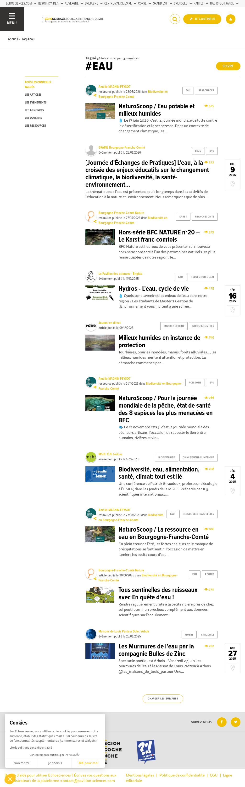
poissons (195, 382)
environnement (174, 326)
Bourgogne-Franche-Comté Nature (121, 213)
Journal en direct (110, 323)
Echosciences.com (19, 3)
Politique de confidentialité (182, 775)
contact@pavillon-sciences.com (88, 780)
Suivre (228, 66)
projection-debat (202, 277)
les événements (35, 103)
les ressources (35, 126)
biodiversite (166, 457)
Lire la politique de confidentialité (31, 747)
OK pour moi (88, 763)
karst (183, 216)
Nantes (199, 3)
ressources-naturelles (198, 514)
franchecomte (204, 216)
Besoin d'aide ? (48, 3)
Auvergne (71, 3)
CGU (214, 775)
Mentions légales (140, 775)
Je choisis (55, 763)
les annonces (34, 110)
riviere (209, 574)
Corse (142, 3)
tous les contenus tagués (38, 84)
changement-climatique (198, 457)
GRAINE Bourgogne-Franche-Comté (122, 147)
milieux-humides (203, 326)
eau (188, 90)
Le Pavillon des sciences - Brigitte (120, 274)
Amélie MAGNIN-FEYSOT (114, 87)
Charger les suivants (163, 699)
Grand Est (160, 3)
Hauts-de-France (222, 3)
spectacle (207, 635)
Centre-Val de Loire (118, 3)
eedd (198, 151)
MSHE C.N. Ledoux (110, 454)
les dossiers (33, 118)
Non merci (21, 763)
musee (189, 635)
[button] (10, 779)
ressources (206, 90)
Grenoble (180, 3)
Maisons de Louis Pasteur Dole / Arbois (124, 631)
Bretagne (91, 3)
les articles (33, 95)
